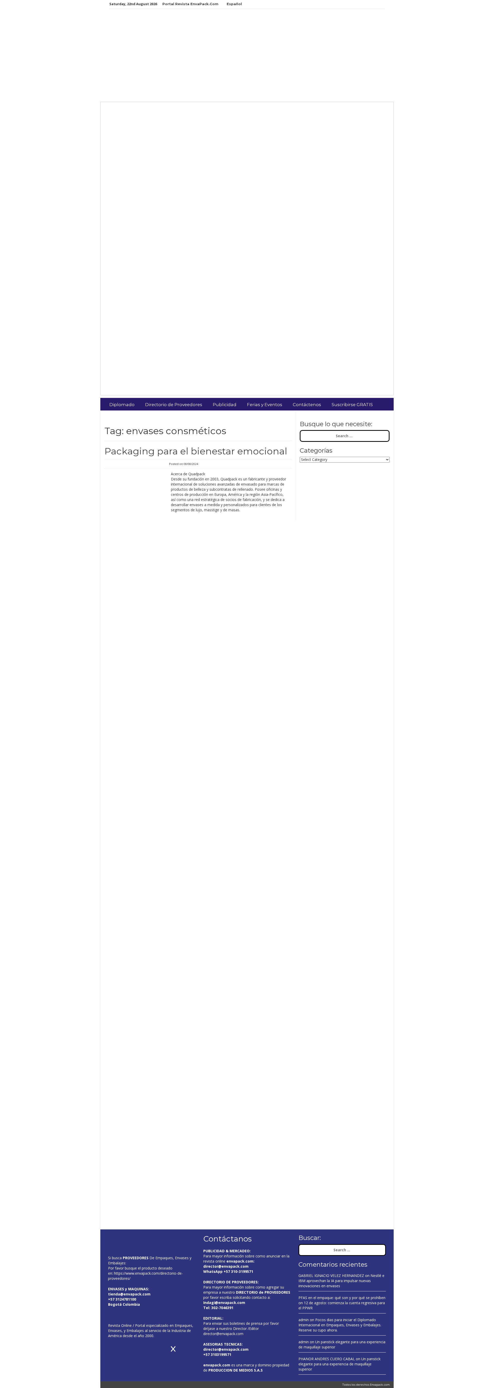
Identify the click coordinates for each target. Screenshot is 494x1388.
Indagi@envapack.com (224, 1302)
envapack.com (239, 1261)
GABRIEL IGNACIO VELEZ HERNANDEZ (331, 1275)
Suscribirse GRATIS (352, 404)
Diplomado (122, 404)
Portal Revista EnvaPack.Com (190, 4)
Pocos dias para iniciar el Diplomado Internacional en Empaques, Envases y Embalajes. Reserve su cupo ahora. (339, 1324)
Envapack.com (380, 1384)
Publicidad (224, 404)
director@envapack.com (223, 1333)
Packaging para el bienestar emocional (195, 451)
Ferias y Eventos (264, 404)
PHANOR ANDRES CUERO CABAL (326, 1358)
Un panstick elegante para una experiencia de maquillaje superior (339, 1364)
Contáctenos (307, 404)
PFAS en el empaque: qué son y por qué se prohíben (341, 1297)
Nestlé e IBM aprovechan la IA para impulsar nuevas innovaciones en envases (341, 1280)
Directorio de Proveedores (173, 404)
